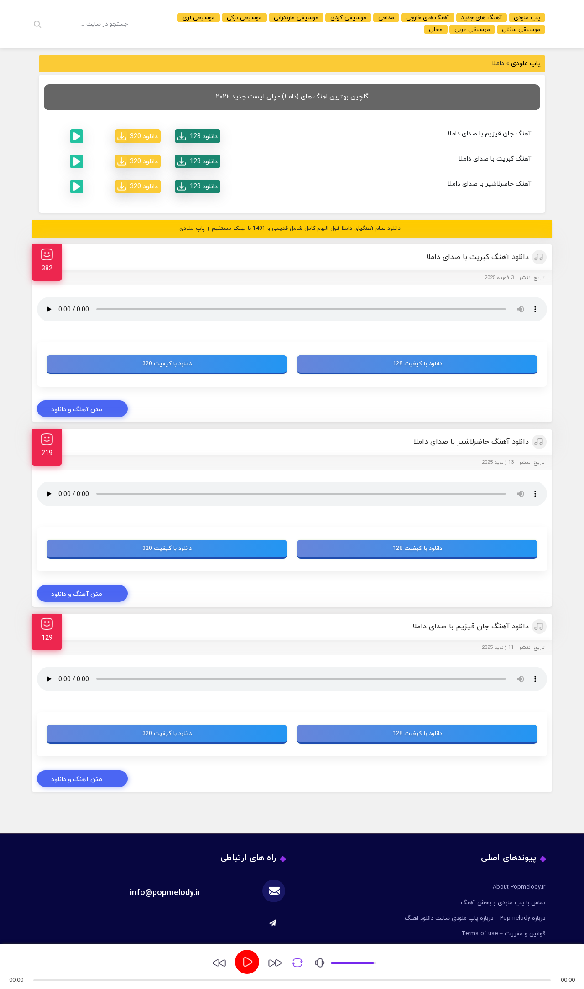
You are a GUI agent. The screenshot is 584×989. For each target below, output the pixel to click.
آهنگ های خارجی (427, 18)
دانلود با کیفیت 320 (167, 364)
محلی (436, 30)
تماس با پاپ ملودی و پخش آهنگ (503, 903)
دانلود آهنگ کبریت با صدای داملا (477, 257)
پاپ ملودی (527, 18)
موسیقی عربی (472, 30)
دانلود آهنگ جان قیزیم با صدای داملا (470, 626)
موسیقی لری (198, 18)
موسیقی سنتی (521, 30)
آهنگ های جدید (481, 18)
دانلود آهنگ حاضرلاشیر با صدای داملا (471, 442)
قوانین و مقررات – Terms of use (503, 934)
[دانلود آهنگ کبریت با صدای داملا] (197, 161)
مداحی (386, 18)
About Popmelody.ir (519, 887)
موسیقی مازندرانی (296, 18)
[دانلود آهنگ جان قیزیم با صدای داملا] (197, 136)
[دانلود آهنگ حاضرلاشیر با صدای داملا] (197, 186)
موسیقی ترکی (244, 18)
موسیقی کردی (348, 18)
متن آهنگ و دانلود (76, 409)
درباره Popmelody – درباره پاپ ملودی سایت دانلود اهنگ (475, 918)
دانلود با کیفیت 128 (417, 364)
